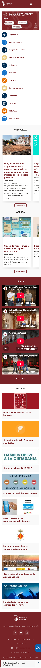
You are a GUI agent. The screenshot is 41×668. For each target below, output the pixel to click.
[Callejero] (4, 73)
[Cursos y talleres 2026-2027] (20, 457)
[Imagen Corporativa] (4, 50)
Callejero (12, 73)
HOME (4, 626)
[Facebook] (15, 632)
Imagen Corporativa (17, 50)
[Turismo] (4, 103)
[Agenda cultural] (4, 42)
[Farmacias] (4, 80)
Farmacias (13, 80)
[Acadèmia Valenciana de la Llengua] (20, 401)
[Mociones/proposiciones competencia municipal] (20, 535)
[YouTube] (27, 632)
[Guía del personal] (4, 88)
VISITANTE (21, 626)
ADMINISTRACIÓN (33, 626)
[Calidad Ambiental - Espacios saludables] (20, 429)
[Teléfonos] (4, 95)
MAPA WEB (15, 652)
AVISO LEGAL (25, 652)
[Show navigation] (37, 4)
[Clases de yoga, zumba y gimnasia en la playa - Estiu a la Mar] (17, 227)
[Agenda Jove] (4, 118)
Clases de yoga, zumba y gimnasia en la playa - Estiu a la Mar (16, 249)
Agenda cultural (15, 42)
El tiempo (13, 65)
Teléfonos (13, 96)
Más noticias (20, 205)
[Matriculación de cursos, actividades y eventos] (20, 591)
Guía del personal (16, 88)
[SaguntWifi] (4, 34)
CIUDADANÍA (12, 626)
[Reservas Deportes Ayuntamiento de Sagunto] (20, 507)
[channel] (20, 20)
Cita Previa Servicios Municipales (20, 493)
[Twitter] (21, 632)
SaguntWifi (13, 35)
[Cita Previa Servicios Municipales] (20, 482)
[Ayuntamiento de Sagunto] (7, 4)
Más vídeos (20, 378)
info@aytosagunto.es (21, 648)
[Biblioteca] (4, 111)
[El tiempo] (4, 65)
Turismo (12, 103)
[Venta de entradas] (4, 57)
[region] (20, 20)
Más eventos (20, 271)
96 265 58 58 (21, 644)
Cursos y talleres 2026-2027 (17, 468)
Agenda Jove (14, 118)
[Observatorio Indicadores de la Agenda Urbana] (20, 563)
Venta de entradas (16, 57)
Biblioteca (13, 111)
